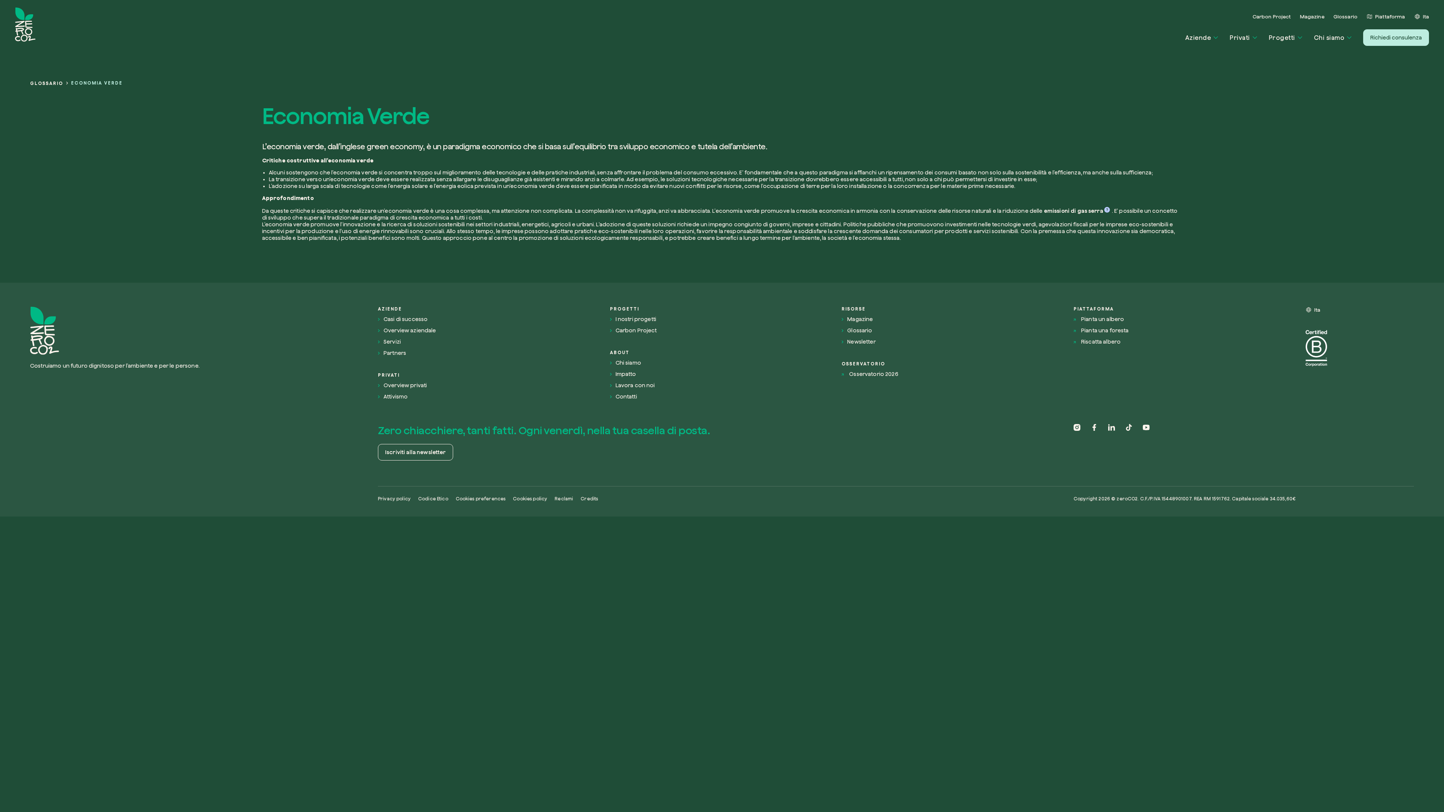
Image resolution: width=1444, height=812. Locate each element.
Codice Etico (433, 498)
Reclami (564, 498)
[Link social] (1077, 443)
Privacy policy (394, 498)
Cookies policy (530, 498)
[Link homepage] (142, 331)
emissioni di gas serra (1073, 211)
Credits (589, 498)
